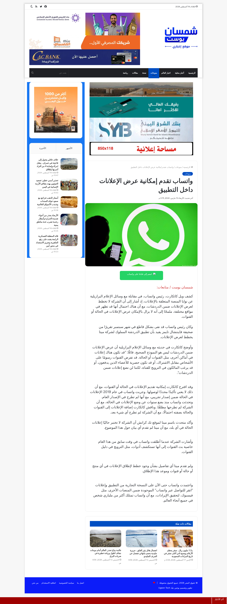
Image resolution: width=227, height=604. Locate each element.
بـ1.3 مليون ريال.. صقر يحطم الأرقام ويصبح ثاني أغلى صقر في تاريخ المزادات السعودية (178, 553)
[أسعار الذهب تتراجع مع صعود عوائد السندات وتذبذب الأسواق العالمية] (69, 202)
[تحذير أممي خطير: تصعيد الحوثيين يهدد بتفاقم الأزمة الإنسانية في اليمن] (69, 184)
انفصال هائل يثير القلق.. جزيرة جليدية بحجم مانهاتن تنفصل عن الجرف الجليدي (143, 553)
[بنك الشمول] (141, 107)
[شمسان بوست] (181, 37)
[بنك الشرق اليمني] (141, 129)
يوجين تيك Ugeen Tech (168, 588)
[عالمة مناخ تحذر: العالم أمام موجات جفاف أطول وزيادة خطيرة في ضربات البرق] (105, 538)
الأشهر (69, 148)
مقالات (135, 73)
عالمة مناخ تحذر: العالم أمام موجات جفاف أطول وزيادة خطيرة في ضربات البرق (105, 553)
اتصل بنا (80, 583)
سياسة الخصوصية (66, 583)
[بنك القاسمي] (56, 132)
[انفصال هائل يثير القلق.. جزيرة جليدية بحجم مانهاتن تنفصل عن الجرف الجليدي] (141, 538)
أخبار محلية (179, 73)
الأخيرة (42, 148)
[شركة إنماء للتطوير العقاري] (141, 89)
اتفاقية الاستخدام (49, 583)
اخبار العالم (166, 73)
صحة (144, 73)
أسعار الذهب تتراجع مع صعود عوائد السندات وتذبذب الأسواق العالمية (47, 201)
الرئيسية (191, 73)
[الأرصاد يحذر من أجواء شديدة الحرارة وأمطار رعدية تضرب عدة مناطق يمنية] (69, 219)
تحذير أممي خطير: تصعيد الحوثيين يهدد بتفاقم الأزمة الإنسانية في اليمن (46, 183)
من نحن (35, 583)
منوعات (154, 73)
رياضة (125, 73)
